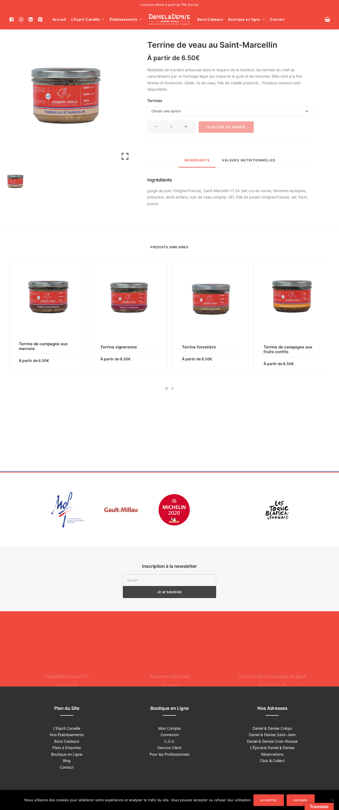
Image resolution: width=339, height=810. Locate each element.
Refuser (300, 800)
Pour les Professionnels (169, 754)
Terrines (154, 100)
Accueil (59, 19)
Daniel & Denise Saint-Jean (272, 734)
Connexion (169, 734)
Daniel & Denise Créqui (272, 728)
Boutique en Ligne (66, 754)
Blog (67, 760)
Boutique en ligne (244, 19)
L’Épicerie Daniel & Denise (272, 747)
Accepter (269, 800)
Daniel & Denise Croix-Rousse (272, 741)
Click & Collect (272, 760)
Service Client (169, 747)
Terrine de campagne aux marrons (43, 346)
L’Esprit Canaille (85, 19)
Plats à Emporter (66, 747)
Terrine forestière (199, 346)
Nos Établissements (67, 734)
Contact (277, 19)
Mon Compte (169, 728)
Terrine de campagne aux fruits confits (288, 349)
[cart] (327, 19)
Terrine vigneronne (118, 346)
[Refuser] (332, 800)
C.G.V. (169, 741)
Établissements (123, 19)
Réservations (272, 754)
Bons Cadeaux (210, 19)
